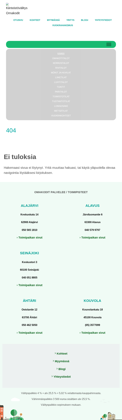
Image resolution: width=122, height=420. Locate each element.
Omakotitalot (61, 58)
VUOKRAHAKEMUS (62, 25)
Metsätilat (61, 111)
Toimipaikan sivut (30, 237)
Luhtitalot (61, 82)
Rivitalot (61, 68)
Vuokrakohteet (61, 115)
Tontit (61, 87)
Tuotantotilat (61, 101)
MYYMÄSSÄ (53, 20)
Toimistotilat (61, 96)
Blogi (62, 369)
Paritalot (61, 91)
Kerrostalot (61, 63)
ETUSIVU (18, 20)
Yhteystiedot (62, 376)
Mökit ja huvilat (61, 72)
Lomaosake (61, 106)
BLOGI (84, 20)
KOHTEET (35, 20)
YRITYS (70, 20)
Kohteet (62, 353)
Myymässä (62, 361)
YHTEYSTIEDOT (103, 20)
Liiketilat (61, 77)
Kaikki (61, 53)
